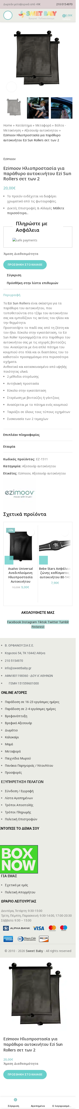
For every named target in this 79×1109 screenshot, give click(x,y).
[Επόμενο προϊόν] (16, 149)
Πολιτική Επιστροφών (21, 819)
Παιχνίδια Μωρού (18, 758)
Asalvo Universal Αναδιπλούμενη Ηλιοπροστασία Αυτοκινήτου (20, 575)
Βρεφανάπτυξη (16, 716)
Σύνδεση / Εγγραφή (19, 791)
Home (7, 125)
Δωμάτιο (11, 730)
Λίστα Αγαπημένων (19, 798)
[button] (9, 560)
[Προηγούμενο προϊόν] (6, 149)
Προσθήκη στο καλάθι (25, 264)
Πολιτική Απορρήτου (20, 892)
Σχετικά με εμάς (16, 885)
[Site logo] (38, 15)
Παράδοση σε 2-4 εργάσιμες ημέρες (30, 709)
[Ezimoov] (19, 494)
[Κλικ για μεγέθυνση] (11, 87)
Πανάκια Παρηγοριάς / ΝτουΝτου (29, 765)
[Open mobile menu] (8, 15)
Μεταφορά (43, 125)
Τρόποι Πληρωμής (18, 812)
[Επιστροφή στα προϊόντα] (11, 149)
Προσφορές (13, 772)
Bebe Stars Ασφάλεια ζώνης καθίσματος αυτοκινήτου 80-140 (55, 572)
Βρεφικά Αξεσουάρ (18, 723)
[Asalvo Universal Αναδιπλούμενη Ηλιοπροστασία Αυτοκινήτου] (21, 545)
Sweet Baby (34, 951)
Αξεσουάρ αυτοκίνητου (41, 130)
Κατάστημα (24, 125)
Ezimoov (9, 159)
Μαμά (9, 744)
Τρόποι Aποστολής (19, 805)
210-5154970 (64, 4)
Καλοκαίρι (12, 737)
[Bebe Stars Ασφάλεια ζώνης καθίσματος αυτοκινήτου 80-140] (55, 545)
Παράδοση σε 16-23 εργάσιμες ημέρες (32, 702)
